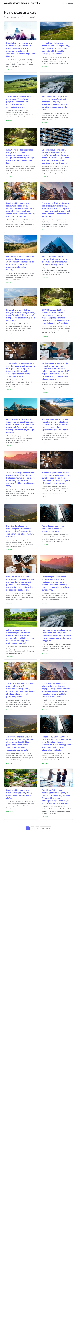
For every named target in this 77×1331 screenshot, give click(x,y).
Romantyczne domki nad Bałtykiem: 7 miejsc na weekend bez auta (53, 528)
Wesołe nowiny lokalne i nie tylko (22, 3)
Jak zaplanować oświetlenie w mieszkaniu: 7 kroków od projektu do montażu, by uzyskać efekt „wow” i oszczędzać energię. (20, 101)
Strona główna (68, 3)
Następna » (46, 828)
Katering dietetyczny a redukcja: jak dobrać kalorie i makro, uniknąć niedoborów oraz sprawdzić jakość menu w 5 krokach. (20, 531)
